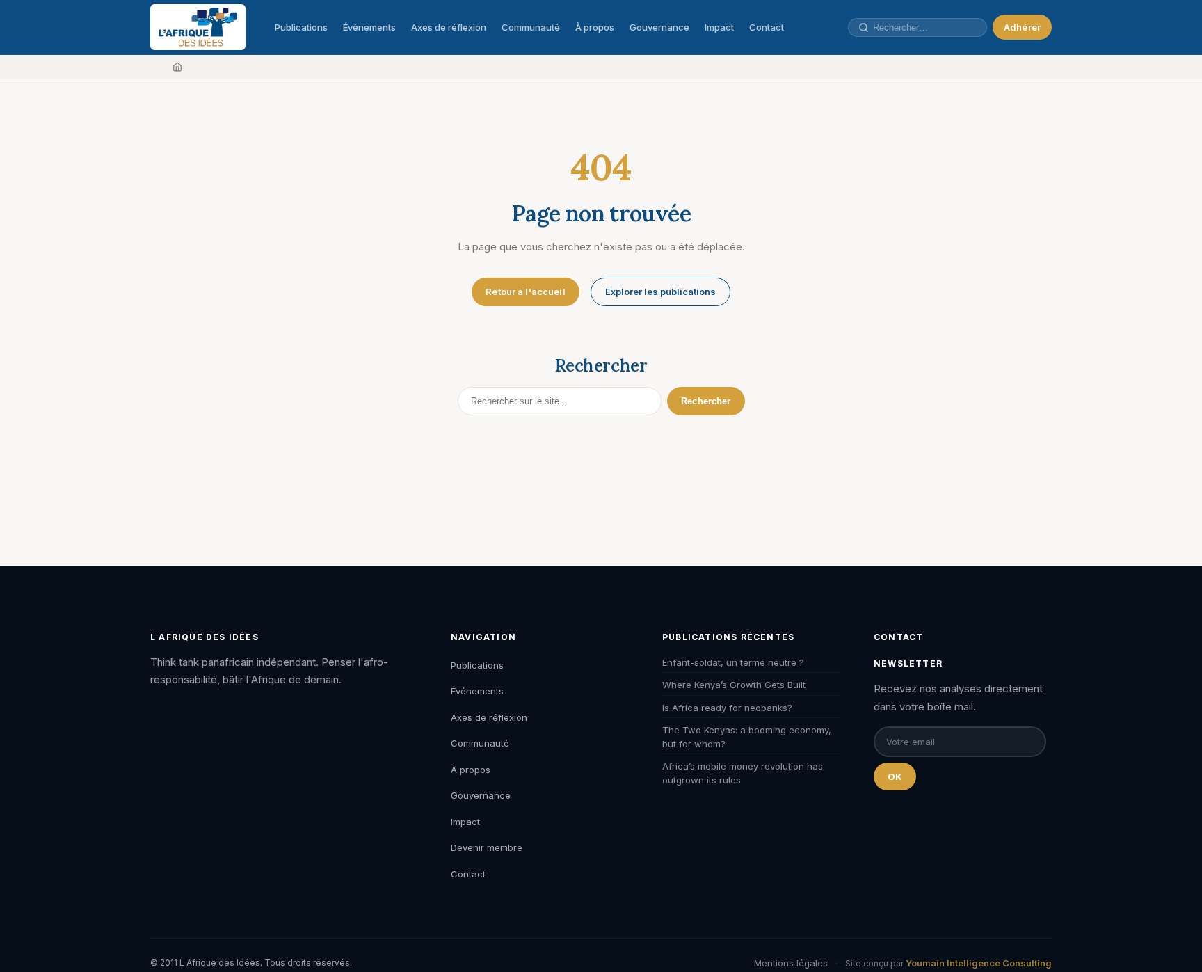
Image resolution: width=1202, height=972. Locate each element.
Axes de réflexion (448, 27)
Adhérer (1022, 27)
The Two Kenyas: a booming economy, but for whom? (746, 736)
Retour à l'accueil (525, 291)
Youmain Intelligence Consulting (979, 963)
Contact (766, 27)
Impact (719, 27)
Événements (369, 27)
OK (895, 776)
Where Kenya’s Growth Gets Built (734, 684)
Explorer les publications (660, 291)
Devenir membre (486, 847)
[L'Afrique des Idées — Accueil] (198, 27)
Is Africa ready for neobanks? (727, 707)
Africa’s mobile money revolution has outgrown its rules (742, 773)
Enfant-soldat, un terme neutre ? (733, 662)
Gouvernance (659, 27)
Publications (301, 27)
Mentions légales (791, 963)
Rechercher (705, 401)
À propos (594, 27)
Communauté (531, 27)
